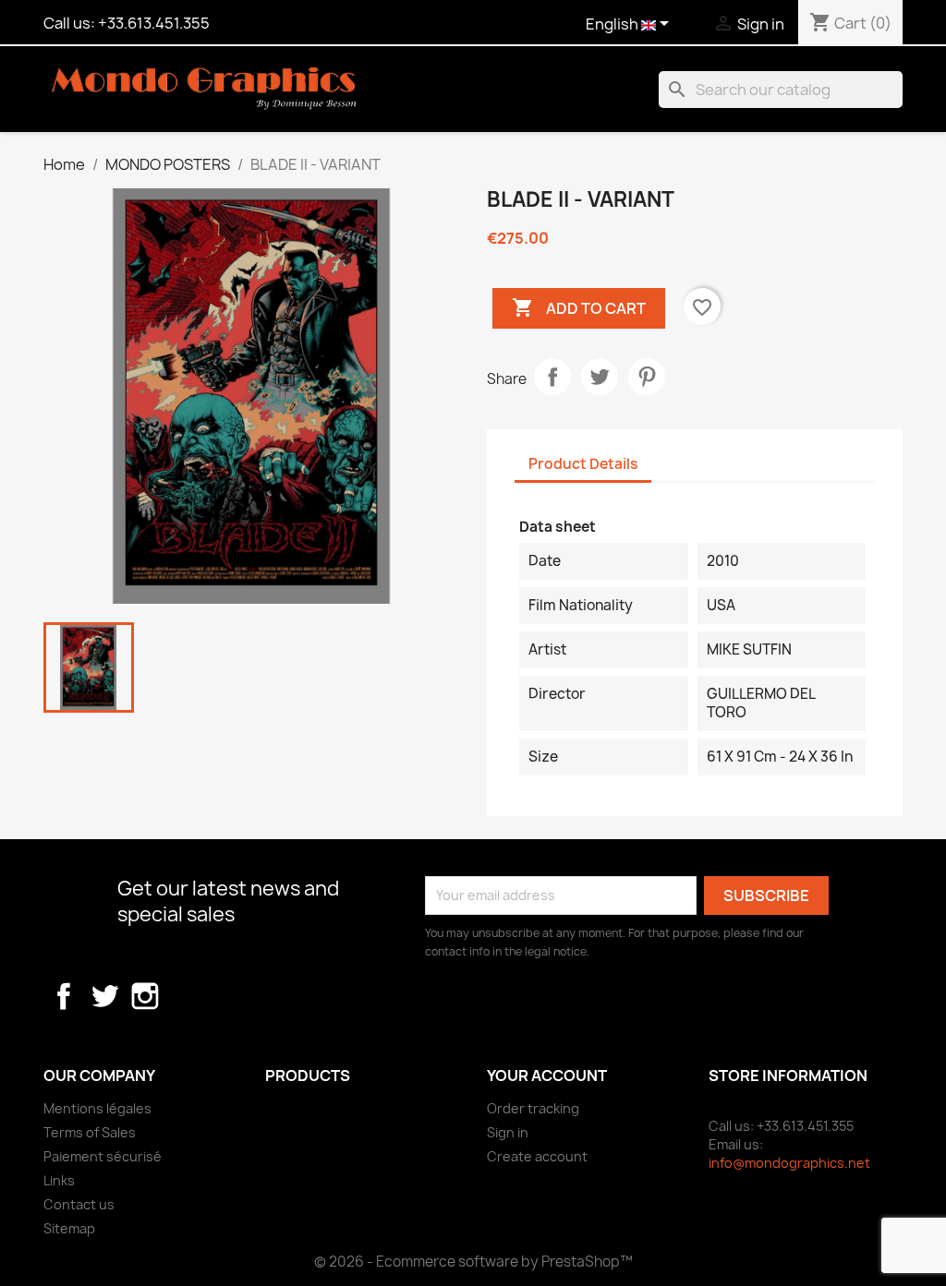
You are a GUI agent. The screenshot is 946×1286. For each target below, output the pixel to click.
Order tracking (533, 1108)
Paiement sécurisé (102, 1156)
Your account (547, 1075)
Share (552, 376)
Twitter (104, 996)
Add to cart (579, 307)
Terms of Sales (89, 1132)
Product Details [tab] (582, 464)
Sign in (507, 1132)
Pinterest (646, 376)
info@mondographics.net (789, 1163)
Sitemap (69, 1228)
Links (59, 1180)
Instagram (145, 996)
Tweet (599, 376)
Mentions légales (97, 1108)
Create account (537, 1156)
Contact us (79, 1204)
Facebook (63, 996)
